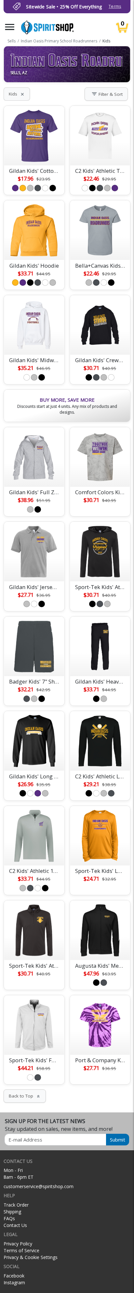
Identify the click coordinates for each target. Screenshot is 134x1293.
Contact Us (15, 1225)
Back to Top (25, 1096)
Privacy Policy (18, 1244)
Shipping (12, 1212)
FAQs (9, 1218)
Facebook (14, 1276)
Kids (17, 94)
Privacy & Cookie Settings (31, 1257)
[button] (10, 27)
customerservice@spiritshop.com (39, 1186)
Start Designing (34, 153)
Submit (117, 1139)
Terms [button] (115, 6)
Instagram (14, 1282)
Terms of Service (21, 1250)
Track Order (16, 1205)
